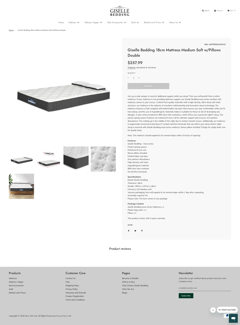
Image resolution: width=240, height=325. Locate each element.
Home (61, 22)
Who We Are (128, 289)
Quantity (131, 73)
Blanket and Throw (17, 292)
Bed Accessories (16, 285)
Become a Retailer (130, 278)
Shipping (131, 67)
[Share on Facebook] (129, 230)
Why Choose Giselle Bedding (135, 285)
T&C (70, 316)
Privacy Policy (72, 289)
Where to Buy (128, 282)
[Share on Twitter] (135, 230)
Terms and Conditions (75, 300)
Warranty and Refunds (76, 292)
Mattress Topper (16, 282)
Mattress (13, 278)
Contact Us (71, 278)
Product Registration (75, 296)
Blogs (124, 292)
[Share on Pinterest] (142, 230)
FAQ (67, 282)
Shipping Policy (72, 285)
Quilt (11, 289)
